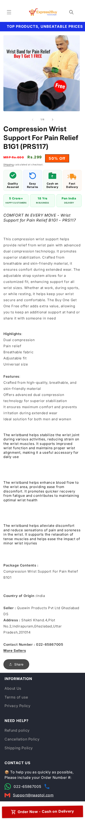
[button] (9, 12)
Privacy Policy (17, 705)
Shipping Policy (19, 748)
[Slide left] (33, 120)
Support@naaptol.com (33, 795)
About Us (13, 688)
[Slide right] (53, 120)
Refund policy (17, 730)
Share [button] (19, 664)
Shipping (8, 164)
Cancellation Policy (22, 739)
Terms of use (16, 697)
